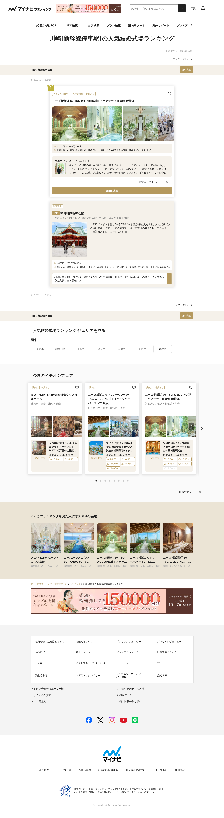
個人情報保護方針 (135, 769)
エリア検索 (71, 25)
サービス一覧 (63, 769)
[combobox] (153, 8)
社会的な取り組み (108, 769)
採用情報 (180, 769)
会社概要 (44, 769)
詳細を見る (112, 190)
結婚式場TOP (60, 584)
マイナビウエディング (41, 584)
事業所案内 (85, 769)
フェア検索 (92, 25)
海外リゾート (160, 25)
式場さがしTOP (46, 25)
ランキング (75, 584)
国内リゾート (136, 25)
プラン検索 (114, 25)
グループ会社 (160, 769)
